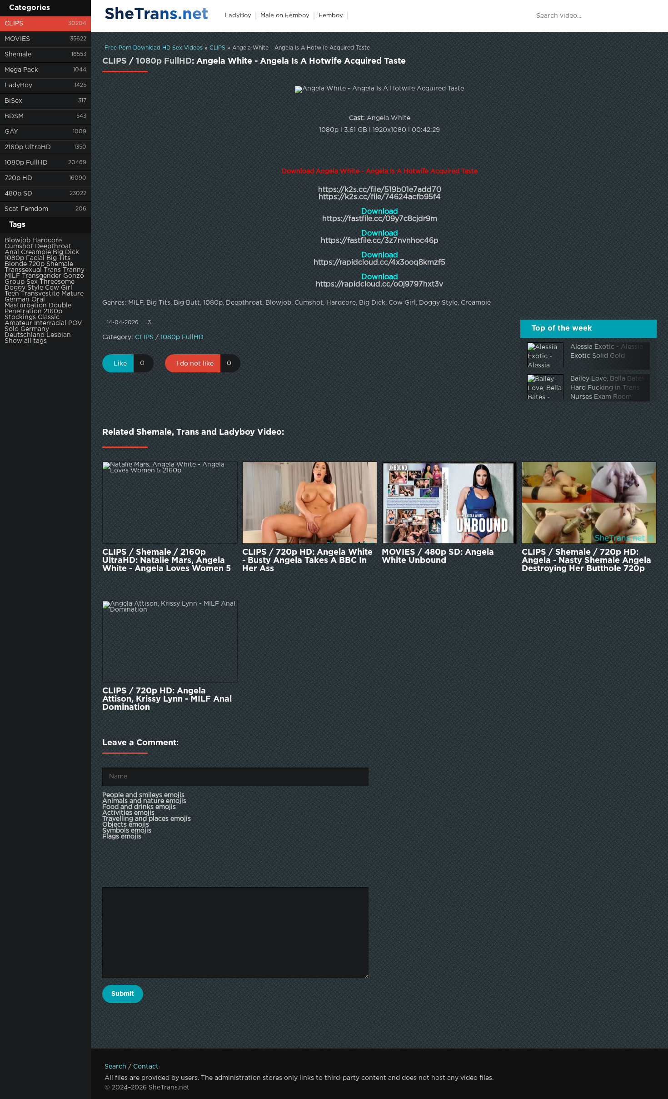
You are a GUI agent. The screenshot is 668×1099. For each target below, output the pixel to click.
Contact (146, 1066)
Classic (49, 317)
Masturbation (26, 305)
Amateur (18, 323)
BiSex (13, 101)
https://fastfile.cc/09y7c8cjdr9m (379, 219)
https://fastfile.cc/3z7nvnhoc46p (380, 240)
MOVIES (17, 39)
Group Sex (21, 282)
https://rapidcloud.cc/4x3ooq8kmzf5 (379, 262)
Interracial (50, 323)
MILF (12, 276)
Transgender (41, 276)
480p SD (18, 193)
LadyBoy (18, 85)
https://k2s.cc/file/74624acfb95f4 (380, 197)
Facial (35, 258)
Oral (38, 299)
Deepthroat (53, 246)
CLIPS (14, 23)
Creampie (36, 252)
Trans (52, 270)
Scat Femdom (26, 209)
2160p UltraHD (28, 147)
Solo (12, 329)
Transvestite (40, 293)
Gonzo (73, 276)
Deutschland (25, 335)
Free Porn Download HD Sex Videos (154, 47)
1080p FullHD (26, 163)
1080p (14, 258)
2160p (53, 311)
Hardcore (47, 240)
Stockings (20, 317)
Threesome (57, 282)
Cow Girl (58, 288)
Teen (12, 293)
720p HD (18, 178)
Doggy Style (24, 288)
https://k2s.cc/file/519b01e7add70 (379, 189)
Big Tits (58, 258)
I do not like (195, 363)
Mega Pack (21, 70)
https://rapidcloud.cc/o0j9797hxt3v (379, 284)
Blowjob (17, 240)
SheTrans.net (157, 14)
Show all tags (26, 341)
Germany (34, 329)
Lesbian (58, 335)
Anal (12, 252)
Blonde (16, 264)
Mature (72, 293)
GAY (11, 132)
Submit (122, 994)
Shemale (18, 54)
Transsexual (23, 270)
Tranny (74, 270)
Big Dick (66, 252)
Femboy (331, 15)
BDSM (14, 116)
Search (115, 1066)
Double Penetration (38, 308)
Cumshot (19, 246)
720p (37, 264)
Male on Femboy (284, 15)
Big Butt (187, 303)
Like (120, 363)
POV (75, 323)
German (17, 299)
